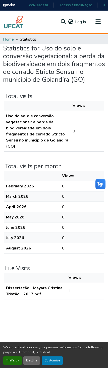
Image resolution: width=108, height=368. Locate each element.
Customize (52, 360)
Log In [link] (80, 22)
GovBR (9, 5)
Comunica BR (38, 5)
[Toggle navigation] (98, 22)
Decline (31, 360)
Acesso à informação (76, 5)
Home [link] (8, 39)
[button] (14, 22)
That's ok (12, 360)
